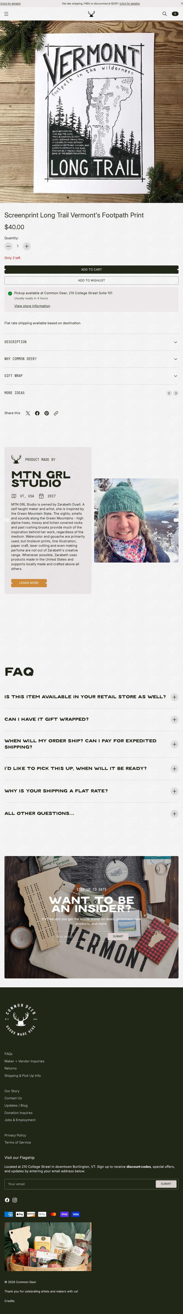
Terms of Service (17, 1142)
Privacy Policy (15, 1135)
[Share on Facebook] (37, 413)
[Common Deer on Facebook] (7, 1200)
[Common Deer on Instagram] (14, 1200)
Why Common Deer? (20, 359)
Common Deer (26, 1282)
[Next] (176, 393)
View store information (32, 306)
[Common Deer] (91, 14)
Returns (10, 1068)
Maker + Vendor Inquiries (24, 1061)
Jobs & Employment (19, 1120)
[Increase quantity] (27, 246)
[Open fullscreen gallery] (174, 194)
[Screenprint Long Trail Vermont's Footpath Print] (91, 111)
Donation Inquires (18, 1113)
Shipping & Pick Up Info (22, 1076)
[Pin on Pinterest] (47, 413)
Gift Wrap (13, 376)
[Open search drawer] (164, 13)
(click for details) (99, 3)
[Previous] (169, 393)
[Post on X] (28, 413)
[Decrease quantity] (8, 246)
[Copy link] (56, 413)
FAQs (8, 1054)
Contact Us (13, 1098)
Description (15, 342)
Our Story (11, 1091)
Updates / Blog (16, 1105)
